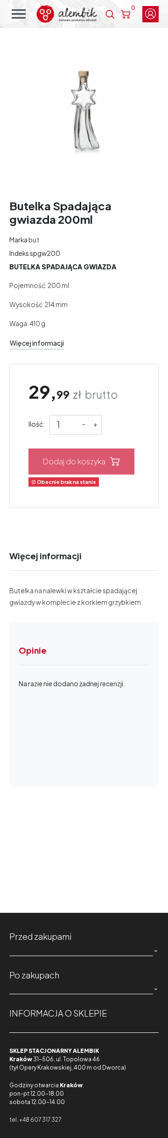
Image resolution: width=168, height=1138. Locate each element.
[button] (109, 14)
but (33, 240)
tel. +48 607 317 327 (35, 1119)
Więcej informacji (37, 343)
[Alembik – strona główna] (67, 14)
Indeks (19, 253)
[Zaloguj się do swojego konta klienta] (150, 14)
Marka (18, 240)
